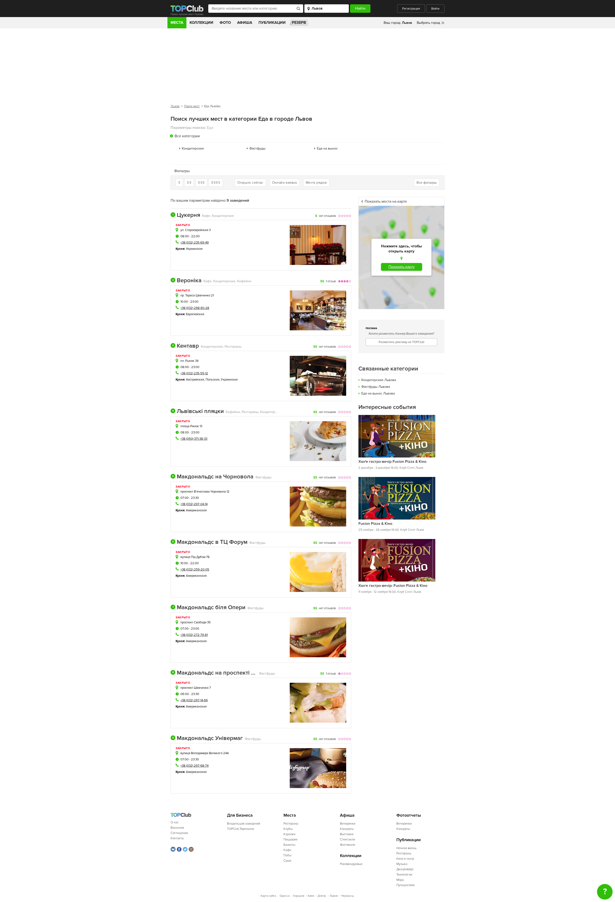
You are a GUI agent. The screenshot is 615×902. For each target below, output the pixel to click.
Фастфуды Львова (375, 387)
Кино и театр (405, 859)
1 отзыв (331, 281)
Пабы (287, 855)
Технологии (404, 875)
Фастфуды (257, 148)
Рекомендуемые (351, 864)
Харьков (298, 896)
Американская (196, 510)
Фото (225, 22)
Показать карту (401, 266)
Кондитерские (193, 148)
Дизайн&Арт (405, 869)
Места (177, 22)
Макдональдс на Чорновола (212, 477)
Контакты (177, 838)
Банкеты (289, 845)
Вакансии (177, 828)
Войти (435, 9)
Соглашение (179, 833)
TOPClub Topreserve (240, 829)
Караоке (289, 834)
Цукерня (186, 215)
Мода (400, 880)
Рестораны (290, 824)
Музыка (401, 864)
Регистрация (411, 9)
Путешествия (405, 885)
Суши (287, 861)
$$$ (201, 183)
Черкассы (347, 896)
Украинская (194, 249)
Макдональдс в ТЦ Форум (209, 542)
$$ (189, 183)
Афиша (244, 22)
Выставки (346, 834)
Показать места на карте (386, 201)
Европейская (195, 314)
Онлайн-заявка (284, 183)
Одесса (284, 896)
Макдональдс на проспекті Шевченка (214, 673)
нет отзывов (327, 216)
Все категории (187, 136)
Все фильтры (427, 183)
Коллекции (201, 22)
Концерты (347, 829)
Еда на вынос (327, 148)
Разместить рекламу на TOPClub (401, 342)
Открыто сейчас (250, 183)
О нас (174, 822)
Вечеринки (347, 824)
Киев (311, 896)
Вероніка (187, 280)
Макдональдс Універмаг (207, 738)
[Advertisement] (307, 64)
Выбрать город (428, 23)
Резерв (299, 22)
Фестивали (347, 845)
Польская (213, 380)
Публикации (272, 22)
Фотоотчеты (408, 815)
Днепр (322, 896)
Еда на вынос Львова (378, 393)
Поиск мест (192, 106)
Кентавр (185, 346)
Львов (175, 106)
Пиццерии (290, 839)
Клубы (288, 829)
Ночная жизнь (406, 848)
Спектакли (347, 839)
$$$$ (215, 183)
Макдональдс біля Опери (209, 607)
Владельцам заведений (243, 824)
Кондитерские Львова (378, 380)
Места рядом (316, 183)
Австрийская (195, 380)
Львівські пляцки (198, 411)
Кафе (287, 850)
